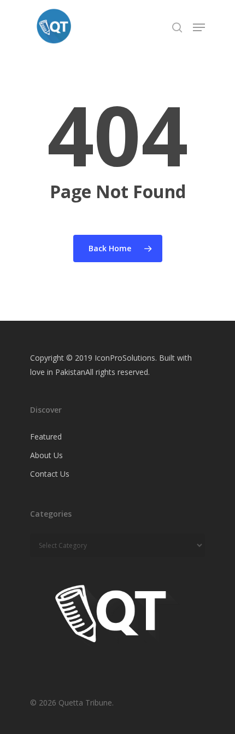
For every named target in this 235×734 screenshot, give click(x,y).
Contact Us (49, 474)
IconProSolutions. (126, 357)
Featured (46, 436)
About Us (46, 455)
